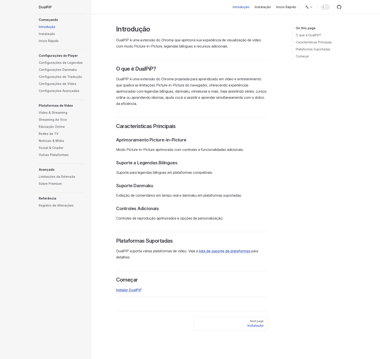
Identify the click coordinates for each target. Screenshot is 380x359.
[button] (61, 19)
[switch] (325, 7)
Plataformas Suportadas (313, 49)
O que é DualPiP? (308, 35)
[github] (339, 7)
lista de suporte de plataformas (224, 251)
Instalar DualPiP (129, 290)
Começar (302, 56)
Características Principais (314, 42)
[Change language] (309, 7)
